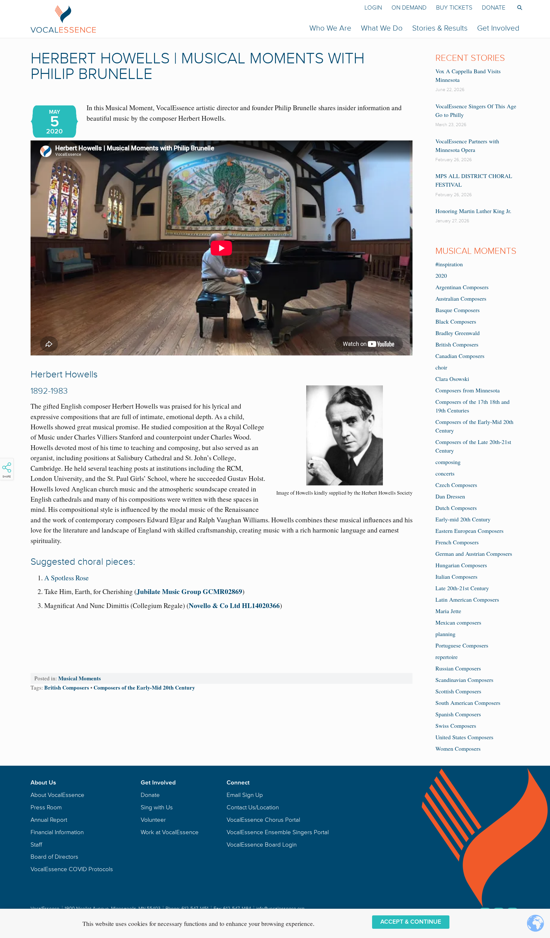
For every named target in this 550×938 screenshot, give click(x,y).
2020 (441, 275)
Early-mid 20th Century (462, 519)
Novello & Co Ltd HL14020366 (234, 605)
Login (373, 7)
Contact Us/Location (253, 807)
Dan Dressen (450, 496)
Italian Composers (456, 576)
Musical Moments (79, 678)
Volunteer (153, 820)
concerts (445, 473)
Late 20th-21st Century (462, 588)
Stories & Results (440, 28)
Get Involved (498, 28)
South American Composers (467, 702)
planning (445, 634)
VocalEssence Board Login (262, 844)
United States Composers (464, 737)
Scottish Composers (458, 691)
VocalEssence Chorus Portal (263, 820)
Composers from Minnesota (467, 390)
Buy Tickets (454, 7)
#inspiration (449, 264)
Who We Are (330, 28)
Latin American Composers (467, 599)
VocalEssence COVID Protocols (72, 869)
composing (448, 462)
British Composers (66, 687)
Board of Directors (54, 857)
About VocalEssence (57, 795)
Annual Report (49, 820)
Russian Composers (458, 668)
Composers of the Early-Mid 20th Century (144, 687)
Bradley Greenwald (457, 333)
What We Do (382, 28)
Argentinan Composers (462, 287)
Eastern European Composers (469, 530)
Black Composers (455, 321)
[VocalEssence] (168, 18)
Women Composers (458, 748)
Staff (36, 844)
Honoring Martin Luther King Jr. (473, 211)
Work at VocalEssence (170, 832)
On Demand (409, 7)
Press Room (46, 807)
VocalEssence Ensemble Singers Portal (278, 832)
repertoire (446, 657)
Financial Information (57, 832)
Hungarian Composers (461, 565)
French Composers (457, 542)
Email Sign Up (245, 795)
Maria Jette (448, 611)
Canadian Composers (459, 356)
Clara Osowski (452, 379)
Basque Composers (457, 310)
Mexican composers (458, 622)
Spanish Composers (458, 714)
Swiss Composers (455, 725)
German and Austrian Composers (473, 553)
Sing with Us (157, 807)
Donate (493, 7)
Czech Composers (456, 485)
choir (441, 367)
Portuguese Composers (461, 645)
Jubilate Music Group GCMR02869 (189, 591)
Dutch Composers (456, 508)
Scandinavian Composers (464, 680)
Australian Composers (460, 298)
